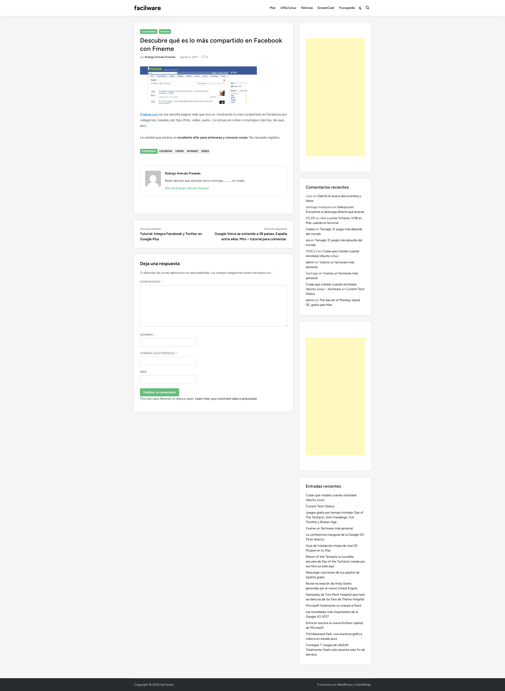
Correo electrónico (159, 353)
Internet (164, 31)
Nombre (148, 334)
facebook (165, 151)
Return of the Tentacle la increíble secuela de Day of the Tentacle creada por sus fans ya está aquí (335, 561)
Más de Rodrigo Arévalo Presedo (187, 188)
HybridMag (362, 684)
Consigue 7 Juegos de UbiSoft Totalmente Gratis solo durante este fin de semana (335, 649)
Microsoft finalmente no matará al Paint (333, 605)
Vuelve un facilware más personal (329, 528)
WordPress (344, 684)
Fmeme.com (149, 114)
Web (143, 371)
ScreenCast (325, 8)
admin (310, 262)
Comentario (151, 281)
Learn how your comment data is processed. (226, 398)
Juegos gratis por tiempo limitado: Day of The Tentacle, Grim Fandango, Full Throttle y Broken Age (334, 517)
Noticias (307, 8)
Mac (273, 8)
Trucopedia (347, 8)
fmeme (180, 151)
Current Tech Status (320, 506)
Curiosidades (149, 31)
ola (308, 240)
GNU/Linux (288, 8)
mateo (310, 229)
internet (192, 151)
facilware (147, 8)
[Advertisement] (335, 97)
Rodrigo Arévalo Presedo (160, 57)
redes (205, 151)
